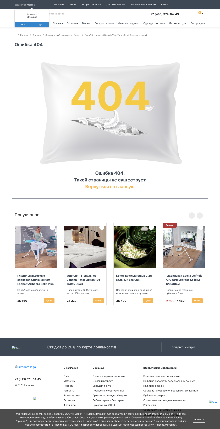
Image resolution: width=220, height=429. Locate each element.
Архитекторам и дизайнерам (110, 395)
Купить (49, 300)
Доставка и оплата (116, 4)
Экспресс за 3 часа (91, 4)
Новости (68, 385)
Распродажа (197, 23)
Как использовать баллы (143, 4)
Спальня (58, 23)
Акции (73, 4)
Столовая (72, 23)
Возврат (165, 4)
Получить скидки (183, 347)
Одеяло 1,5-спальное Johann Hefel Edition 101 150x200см (83, 280)
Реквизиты (149, 405)
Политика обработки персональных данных (169, 380)
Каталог (24, 35)
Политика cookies (153, 385)
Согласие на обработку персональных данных (170, 390)
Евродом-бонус (102, 385)
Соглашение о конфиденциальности (164, 400)
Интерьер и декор (128, 23)
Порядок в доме (104, 23)
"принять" (21, 421)
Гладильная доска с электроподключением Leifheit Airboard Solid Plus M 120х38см (35, 280)
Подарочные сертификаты (108, 390)
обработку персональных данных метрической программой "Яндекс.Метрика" (129, 424)
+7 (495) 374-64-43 (164, 14)
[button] (192, 215)
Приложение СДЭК (104, 405)
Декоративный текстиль (57, 35)
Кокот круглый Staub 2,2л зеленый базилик (134, 277)
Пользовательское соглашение (161, 376)
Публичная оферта (154, 395)
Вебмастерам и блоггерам (108, 400)
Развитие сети (72, 395)
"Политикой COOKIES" (67, 424)
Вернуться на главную (110, 186)
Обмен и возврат (103, 380)
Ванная (86, 23)
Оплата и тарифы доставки (109, 376)
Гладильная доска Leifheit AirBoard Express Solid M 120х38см (184, 280)
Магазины (59, 4)
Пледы (77, 35)
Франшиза (70, 405)
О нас (67, 376)
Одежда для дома (154, 23)
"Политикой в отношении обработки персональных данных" (120, 421)
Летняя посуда (177, 23)
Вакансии (69, 400)
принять (199, 419)
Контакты (69, 390)
